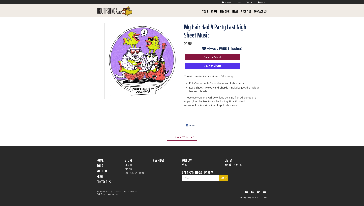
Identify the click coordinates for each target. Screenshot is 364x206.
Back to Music (184, 137)
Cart (251, 2)
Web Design (101, 194)
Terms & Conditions (259, 197)
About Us (246, 11)
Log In (262, 2)
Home (100, 160)
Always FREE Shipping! (234, 2)
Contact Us (260, 11)
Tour (205, 11)
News (235, 11)
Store (214, 11)
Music (128, 165)
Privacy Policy (245, 197)
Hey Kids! (224, 11)
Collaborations (134, 173)
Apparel (129, 169)
